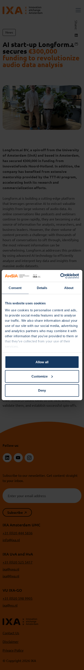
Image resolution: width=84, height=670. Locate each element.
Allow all (42, 362)
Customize (39, 376)
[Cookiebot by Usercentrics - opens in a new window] (60, 276)
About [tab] (69, 288)
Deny (42, 390)
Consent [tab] (15, 288)
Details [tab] (42, 288)
